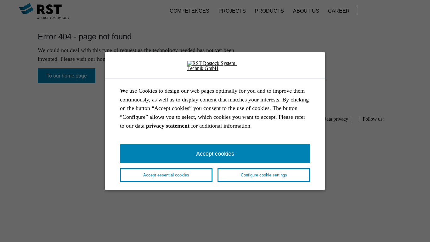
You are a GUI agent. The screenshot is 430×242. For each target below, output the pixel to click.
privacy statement (168, 126)
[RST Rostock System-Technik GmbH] (215, 66)
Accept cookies (215, 153)
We (124, 91)
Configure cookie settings (264, 175)
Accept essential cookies (166, 175)
